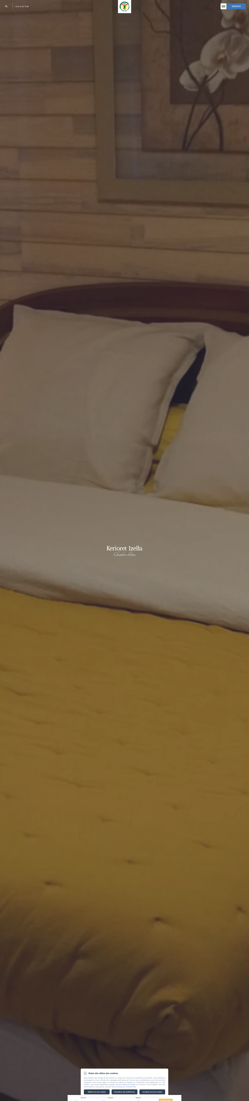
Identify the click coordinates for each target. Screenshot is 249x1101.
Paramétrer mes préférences (124, 1092)
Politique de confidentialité (126, 1087)
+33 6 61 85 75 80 (21, 6)
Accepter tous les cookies (152, 1092)
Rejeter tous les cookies (97, 1092)
